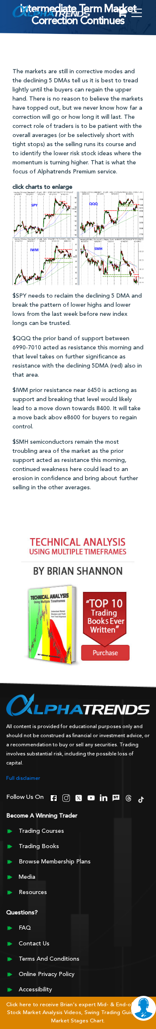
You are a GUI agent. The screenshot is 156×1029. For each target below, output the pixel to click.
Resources (33, 892)
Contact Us (34, 944)
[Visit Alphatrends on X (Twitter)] (78, 796)
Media (27, 877)
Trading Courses (41, 831)
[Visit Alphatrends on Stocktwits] (116, 796)
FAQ (25, 928)
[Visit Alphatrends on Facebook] (53, 796)
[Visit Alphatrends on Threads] (128, 796)
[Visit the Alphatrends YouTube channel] (91, 796)
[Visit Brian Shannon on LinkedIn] (103, 796)
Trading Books (39, 846)
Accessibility (35, 990)
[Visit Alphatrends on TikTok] (141, 798)
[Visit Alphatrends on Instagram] (66, 796)
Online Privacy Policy (46, 974)
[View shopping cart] (122, 13)
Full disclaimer (23, 778)
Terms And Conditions (49, 959)
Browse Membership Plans (55, 862)
